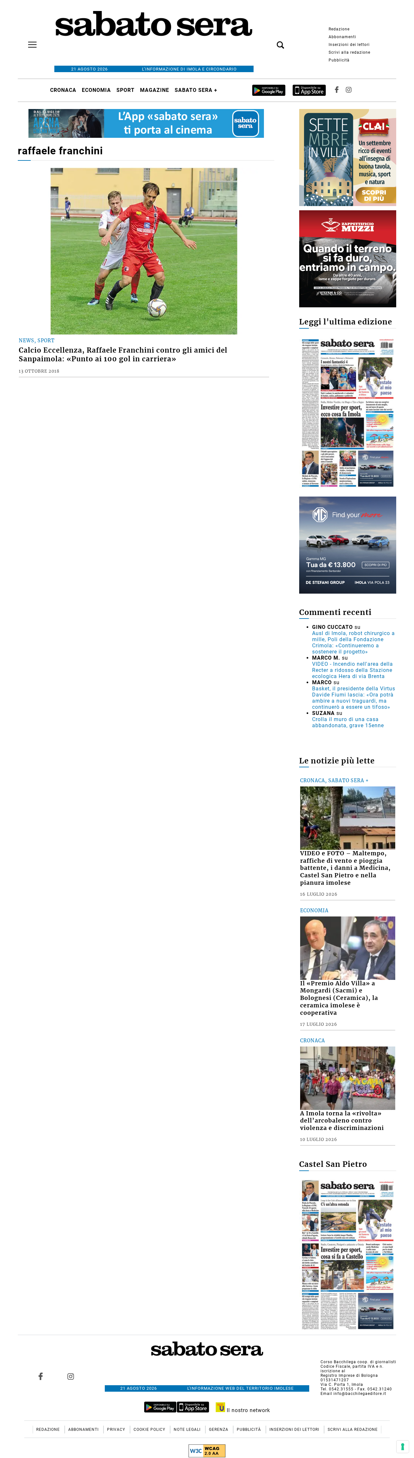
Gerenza (219, 1429)
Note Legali (188, 1429)
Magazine (154, 90)
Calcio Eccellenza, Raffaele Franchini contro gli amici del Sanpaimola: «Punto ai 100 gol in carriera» (123, 354)
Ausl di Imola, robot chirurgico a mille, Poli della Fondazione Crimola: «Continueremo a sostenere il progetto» (353, 642)
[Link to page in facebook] (40, 1376)
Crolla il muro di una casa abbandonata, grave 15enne (348, 722)
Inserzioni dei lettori (349, 44)
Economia (96, 90)
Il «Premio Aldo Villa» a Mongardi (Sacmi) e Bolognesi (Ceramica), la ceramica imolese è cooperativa (339, 998)
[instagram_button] (348, 90)
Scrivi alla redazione (349, 52)
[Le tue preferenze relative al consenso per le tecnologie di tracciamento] (403, 1447)
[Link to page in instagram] (70, 1376)
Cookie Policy (150, 1429)
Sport (125, 90)
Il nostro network (247, 1410)
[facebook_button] (337, 90)
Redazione (339, 29)
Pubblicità (339, 60)
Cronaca (63, 90)
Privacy (116, 1429)
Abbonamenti (342, 37)
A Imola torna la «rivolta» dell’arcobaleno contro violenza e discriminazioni (342, 1121)
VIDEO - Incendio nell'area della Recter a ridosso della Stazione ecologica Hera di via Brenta (352, 670)
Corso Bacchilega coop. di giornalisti (358, 1362)
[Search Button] (271, 41)
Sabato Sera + (196, 90)
